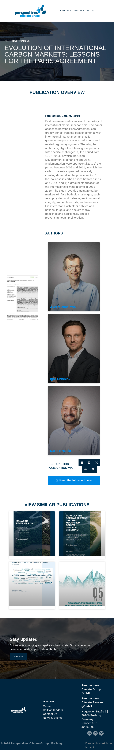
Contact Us (50, 713)
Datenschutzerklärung (99, 743)
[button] (82, 462)
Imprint (89, 747)
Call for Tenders (53, 710)
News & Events (52, 717)
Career (47, 706)
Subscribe (18, 656)
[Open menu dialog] (106, 10)
